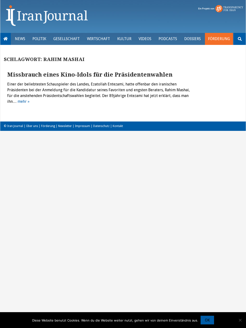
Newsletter (65, 126)
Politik (39, 38)
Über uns (32, 126)
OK (207, 320)
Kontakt (118, 126)
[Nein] (240, 320)
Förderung (219, 38)
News (20, 38)
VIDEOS (145, 38)
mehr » (24, 101)
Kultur (124, 38)
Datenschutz (101, 126)
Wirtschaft (98, 38)
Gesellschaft (66, 38)
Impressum (82, 126)
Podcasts (168, 38)
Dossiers (192, 38)
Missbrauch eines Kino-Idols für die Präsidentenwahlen (89, 74)
